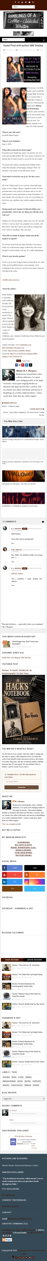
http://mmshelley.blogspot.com (13, 347)
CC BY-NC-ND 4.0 (35, 1233)
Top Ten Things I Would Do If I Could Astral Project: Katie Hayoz (23, 440)
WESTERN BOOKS (23, 855)
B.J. (19, 1139)
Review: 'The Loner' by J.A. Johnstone (25, 965)
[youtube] (22, 2)
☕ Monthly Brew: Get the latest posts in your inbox (20, 775)
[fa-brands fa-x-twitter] (13, 1257)
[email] (29, 2)
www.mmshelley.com (24, 344)
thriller (27, 1085)
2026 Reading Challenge (23, 1136)
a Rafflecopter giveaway (11, 280)
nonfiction (37, 1081)
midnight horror (9, 1081)
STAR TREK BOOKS (23, 853)
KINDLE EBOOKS (23, 850)
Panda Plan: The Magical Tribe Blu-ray (16, 658)
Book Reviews (12, 960)
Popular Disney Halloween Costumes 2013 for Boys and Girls (22, 463)
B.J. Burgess (16, 529)
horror (28, 1077)
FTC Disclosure (8, 1195)
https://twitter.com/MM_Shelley (19, 350)
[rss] (33, 2)
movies (20, 1081)
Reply (12, 543)
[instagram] (18, 2)
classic (21, 1077)
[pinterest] (26, 2)
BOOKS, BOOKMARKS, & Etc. (23, 848)
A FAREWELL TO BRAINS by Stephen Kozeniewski (20, 506)
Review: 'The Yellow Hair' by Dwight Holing (27, 974)
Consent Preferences (10, 1206)
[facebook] (15, 2)
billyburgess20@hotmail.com (20, 1219)
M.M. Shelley (16, 550)
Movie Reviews (35, 960)
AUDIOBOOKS (23, 842)
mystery (28, 1081)
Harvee (11, 1120)
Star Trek (6, 1077)
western (36, 1085)
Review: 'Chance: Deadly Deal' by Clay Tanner (28, 1004)
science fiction (16, 1085)
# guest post (26, 361)
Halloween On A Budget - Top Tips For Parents (19, 484)
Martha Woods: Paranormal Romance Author (20, 1165)
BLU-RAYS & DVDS (23, 845)
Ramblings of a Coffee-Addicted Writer (18, 1230)
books (14, 1077)
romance (6, 1085)
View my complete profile (11, 824)
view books (34, 1148)
